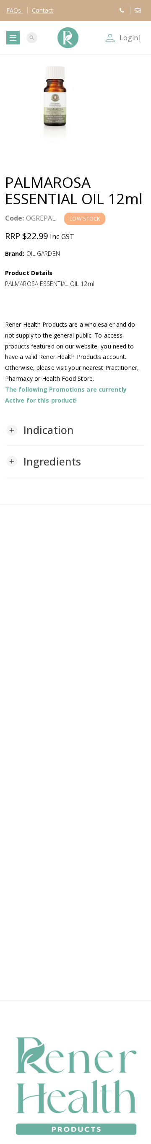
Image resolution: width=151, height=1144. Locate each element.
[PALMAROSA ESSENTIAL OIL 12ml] (75, 108)
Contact (43, 10)
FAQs (14, 10)
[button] (40, 430)
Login (129, 37)
